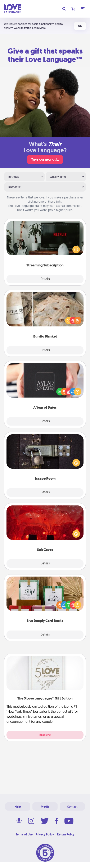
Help (18, 806)
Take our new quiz (45, 159)
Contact (72, 806)
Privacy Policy (45, 834)
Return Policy (66, 834)
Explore (45, 735)
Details (45, 279)
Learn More (39, 28)
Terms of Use (24, 834)
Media (45, 806)
